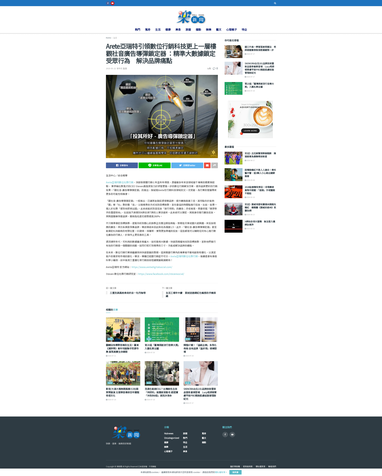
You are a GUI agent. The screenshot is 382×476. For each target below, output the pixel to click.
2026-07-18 (150, 399)
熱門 (137, 29)
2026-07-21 (111, 355)
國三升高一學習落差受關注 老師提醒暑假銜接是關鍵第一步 (260, 48)
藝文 (218, 29)
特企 (244, 29)
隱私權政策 (260, 466)
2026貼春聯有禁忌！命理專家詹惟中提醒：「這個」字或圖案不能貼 (260, 190)
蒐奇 (147, 29)
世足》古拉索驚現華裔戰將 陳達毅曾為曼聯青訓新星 (260, 155)
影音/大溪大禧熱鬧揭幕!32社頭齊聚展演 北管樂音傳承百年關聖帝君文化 (122, 392)
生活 (158, 29)
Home (108, 37)
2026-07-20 (150, 352)
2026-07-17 (189, 403)
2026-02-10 (250, 197)
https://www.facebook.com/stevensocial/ (161, 274)
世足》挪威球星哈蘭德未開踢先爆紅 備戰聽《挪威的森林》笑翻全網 (260, 207)
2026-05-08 (250, 180)
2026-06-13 (250, 214)
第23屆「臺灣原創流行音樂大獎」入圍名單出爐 (162, 346)
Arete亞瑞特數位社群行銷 (119, 182)
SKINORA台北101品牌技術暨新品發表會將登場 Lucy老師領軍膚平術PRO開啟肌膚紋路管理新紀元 (200, 394)
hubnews (168, 433)
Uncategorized (171, 437)
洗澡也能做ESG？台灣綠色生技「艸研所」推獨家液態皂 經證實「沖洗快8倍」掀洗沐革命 (161, 392)
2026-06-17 (250, 160)
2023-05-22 (111, 68)
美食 (178, 29)
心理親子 (231, 29)
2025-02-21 (250, 228)
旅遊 (188, 29)
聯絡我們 (272, 466)
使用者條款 (248, 466)
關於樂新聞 (235, 466)
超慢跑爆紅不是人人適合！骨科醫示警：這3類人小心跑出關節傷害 (260, 173)
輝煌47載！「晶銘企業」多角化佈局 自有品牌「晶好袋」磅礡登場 (200, 348)
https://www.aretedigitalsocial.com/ (152, 267)
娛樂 (208, 29)
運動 (198, 29)
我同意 (235, 472)
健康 (168, 29)
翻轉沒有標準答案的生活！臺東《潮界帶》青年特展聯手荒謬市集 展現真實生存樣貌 (122, 348)
